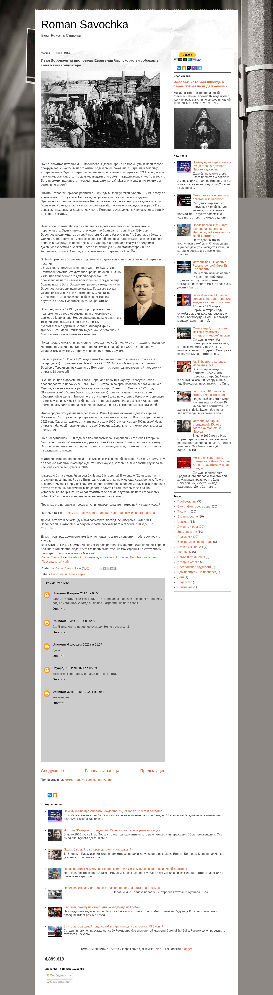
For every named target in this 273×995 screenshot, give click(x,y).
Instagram (150, 557)
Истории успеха (188, 562)
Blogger (186, 948)
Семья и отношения (191, 557)
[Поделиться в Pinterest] (115, 568)
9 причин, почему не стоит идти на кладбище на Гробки (102, 907)
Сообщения (57, 975)
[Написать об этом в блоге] (104, 568)
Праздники (184, 536)
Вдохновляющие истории (194, 541)
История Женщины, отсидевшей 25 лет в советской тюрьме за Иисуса (112, 830)
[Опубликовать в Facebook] (111, 568)
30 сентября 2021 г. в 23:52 (85, 691)
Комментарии (59, 981)
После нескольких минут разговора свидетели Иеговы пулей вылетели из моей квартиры (125, 868)
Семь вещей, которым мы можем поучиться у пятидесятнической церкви (211, 332)
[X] (189, 68)
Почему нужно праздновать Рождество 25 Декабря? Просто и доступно (212, 166)
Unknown (59, 593)
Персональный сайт (55, 561)
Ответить (59, 608)
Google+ (135, 557)
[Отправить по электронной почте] (101, 568)
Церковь (183, 521)
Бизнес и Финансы (190, 547)
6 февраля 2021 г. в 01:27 (84, 644)
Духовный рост (187, 526)
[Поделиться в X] (108, 568)
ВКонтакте (91, 557)
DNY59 (158, 948)
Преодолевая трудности (194, 567)
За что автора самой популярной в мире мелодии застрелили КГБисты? (113, 926)
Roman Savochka (84, 24)
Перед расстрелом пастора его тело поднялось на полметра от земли (112, 887)
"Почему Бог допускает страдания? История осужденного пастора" (109, 512)
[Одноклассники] (184, 68)
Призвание (185, 587)
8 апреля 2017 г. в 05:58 (83, 593)
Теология (183, 511)
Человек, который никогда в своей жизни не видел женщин (201, 84)
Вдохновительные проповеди (197, 572)
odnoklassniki (109, 557)
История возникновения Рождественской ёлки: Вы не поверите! (210, 265)
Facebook (75, 557)
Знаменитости (187, 531)
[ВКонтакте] (179, 68)
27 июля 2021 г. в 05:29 (81, 668)
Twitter (124, 557)
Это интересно (187, 516)
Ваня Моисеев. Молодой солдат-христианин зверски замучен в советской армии (212, 299)
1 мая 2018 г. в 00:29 (81, 621)
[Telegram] (199, 68)
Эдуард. (58, 668)
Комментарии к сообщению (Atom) (88, 779)
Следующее (52, 770)
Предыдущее (152, 770)
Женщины (184, 552)
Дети (180, 577)
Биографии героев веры (68, 574)
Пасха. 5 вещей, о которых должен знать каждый (97, 849)
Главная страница (102, 770)
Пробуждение (186, 501)
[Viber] (194, 68)
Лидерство (184, 582)
